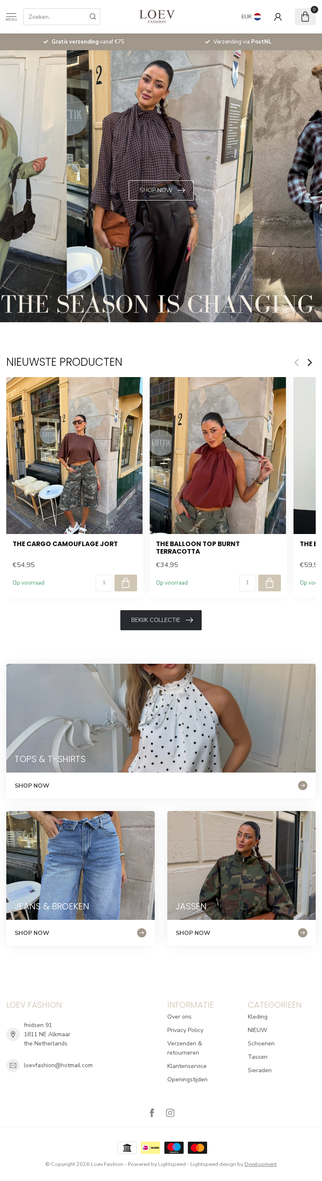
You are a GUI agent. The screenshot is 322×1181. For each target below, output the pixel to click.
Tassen (257, 1057)
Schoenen (261, 1043)
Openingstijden (187, 1079)
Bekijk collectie (155, 620)
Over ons (179, 1017)
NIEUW (257, 1030)
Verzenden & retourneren (184, 1048)
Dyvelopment (260, 1164)
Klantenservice (187, 1066)
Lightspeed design (213, 1164)
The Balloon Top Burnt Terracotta (198, 548)
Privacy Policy (185, 1030)
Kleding (257, 1017)
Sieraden (260, 1070)
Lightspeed (172, 1164)
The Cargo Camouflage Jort (65, 544)
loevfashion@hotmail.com (58, 1065)
